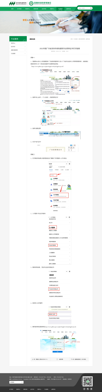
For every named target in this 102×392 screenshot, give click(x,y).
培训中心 (13, 43)
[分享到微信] (87, 388)
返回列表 (61, 359)
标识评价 (13, 46)
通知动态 (88, 39)
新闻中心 (27, 8)
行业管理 (13, 53)
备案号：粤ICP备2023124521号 (54, 379)
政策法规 (36, 8)
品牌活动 (68, 8)
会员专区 (44, 8)
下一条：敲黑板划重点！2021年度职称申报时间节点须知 (80, 359)
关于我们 (19, 8)
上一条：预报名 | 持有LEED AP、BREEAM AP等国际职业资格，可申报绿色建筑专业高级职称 (41, 359)
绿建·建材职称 (14, 50)
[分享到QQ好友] (91, 388)
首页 (12, 8)
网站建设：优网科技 (67, 379)
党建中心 (52, 8)
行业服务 (60, 8)
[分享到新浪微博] (84, 388)
